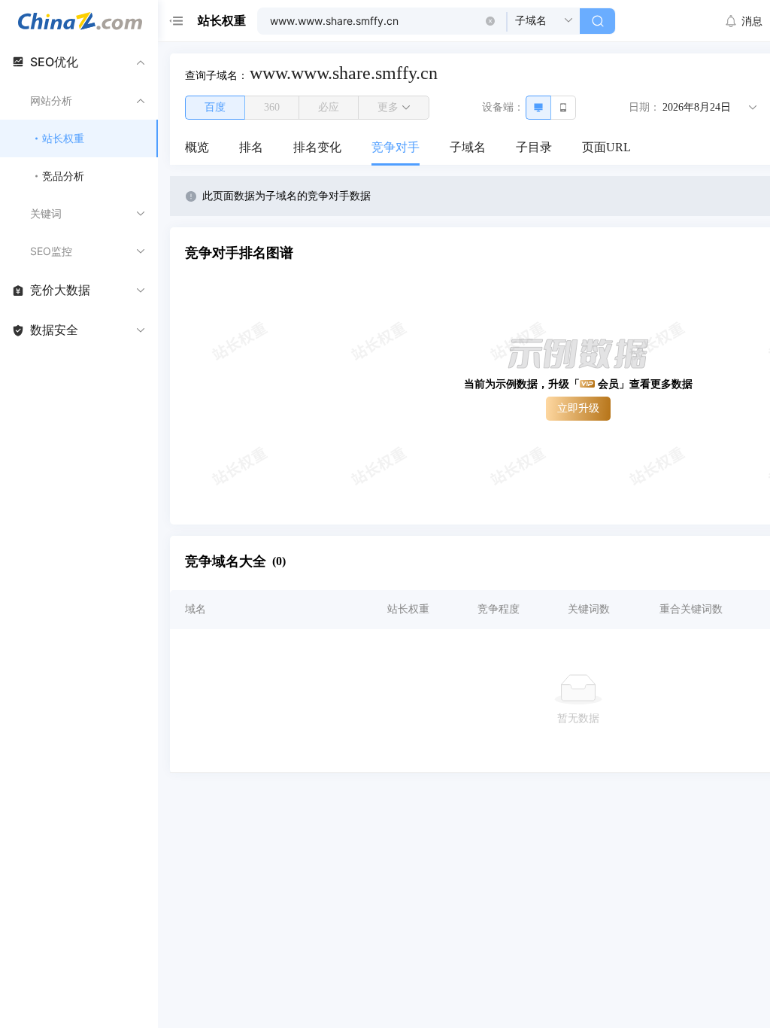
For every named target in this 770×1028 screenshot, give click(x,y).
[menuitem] (197, 148)
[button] (490, 21)
